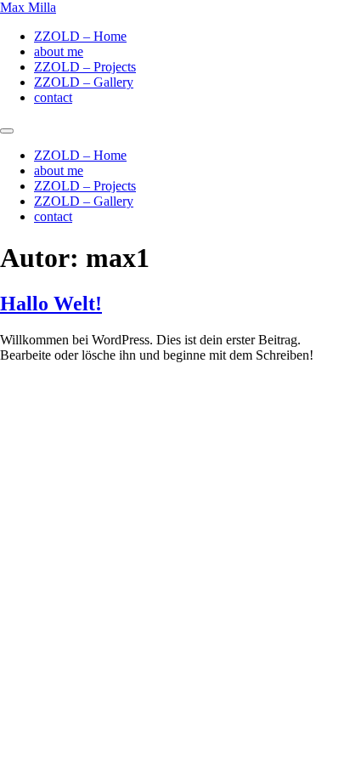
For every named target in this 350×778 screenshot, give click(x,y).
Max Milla (28, 7)
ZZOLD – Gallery (83, 82)
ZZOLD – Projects (85, 67)
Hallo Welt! (51, 303)
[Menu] (7, 130)
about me (58, 51)
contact (53, 97)
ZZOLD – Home (80, 36)
